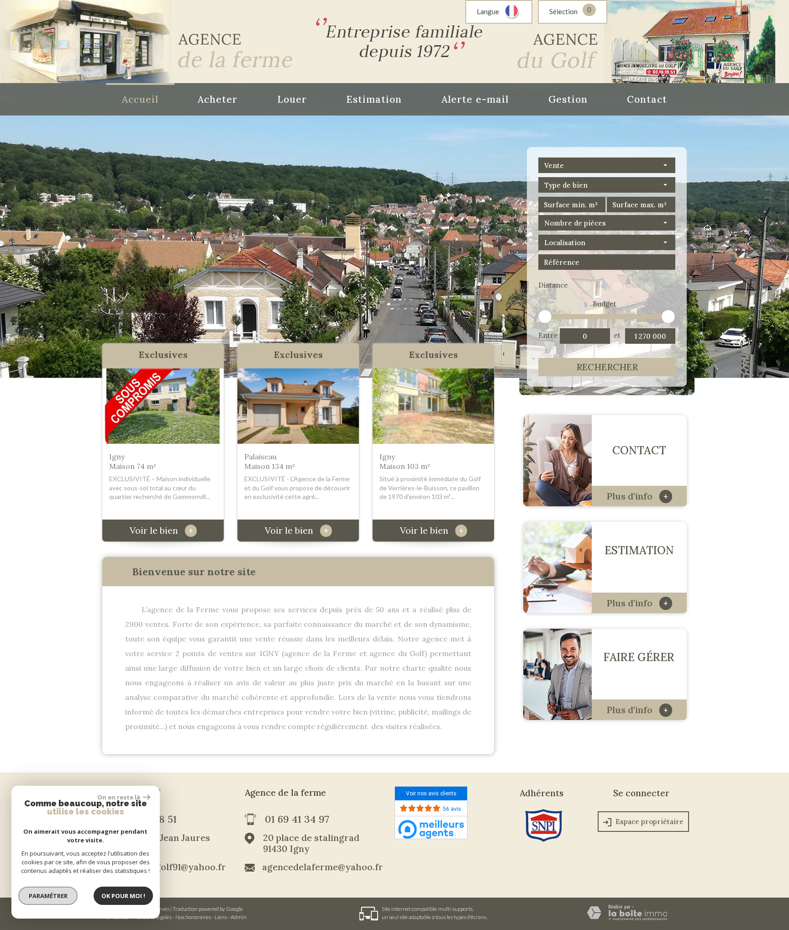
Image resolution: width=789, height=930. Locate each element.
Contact (647, 99)
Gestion (568, 99)
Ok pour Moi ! (123, 896)
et (617, 335)
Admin (239, 917)
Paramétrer (48, 896)
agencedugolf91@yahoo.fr (169, 867)
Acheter (217, 99)
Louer (292, 99)
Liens (221, 917)
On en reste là (119, 797)
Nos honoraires (193, 917)
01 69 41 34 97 (297, 819)
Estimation (374, 99)
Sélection (563, 11)
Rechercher (607, 367)
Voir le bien (161, 530)
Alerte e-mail (475, 99)
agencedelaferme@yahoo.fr (322, 867)
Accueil (140, 99)
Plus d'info (637, 496)
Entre (547, 335)
